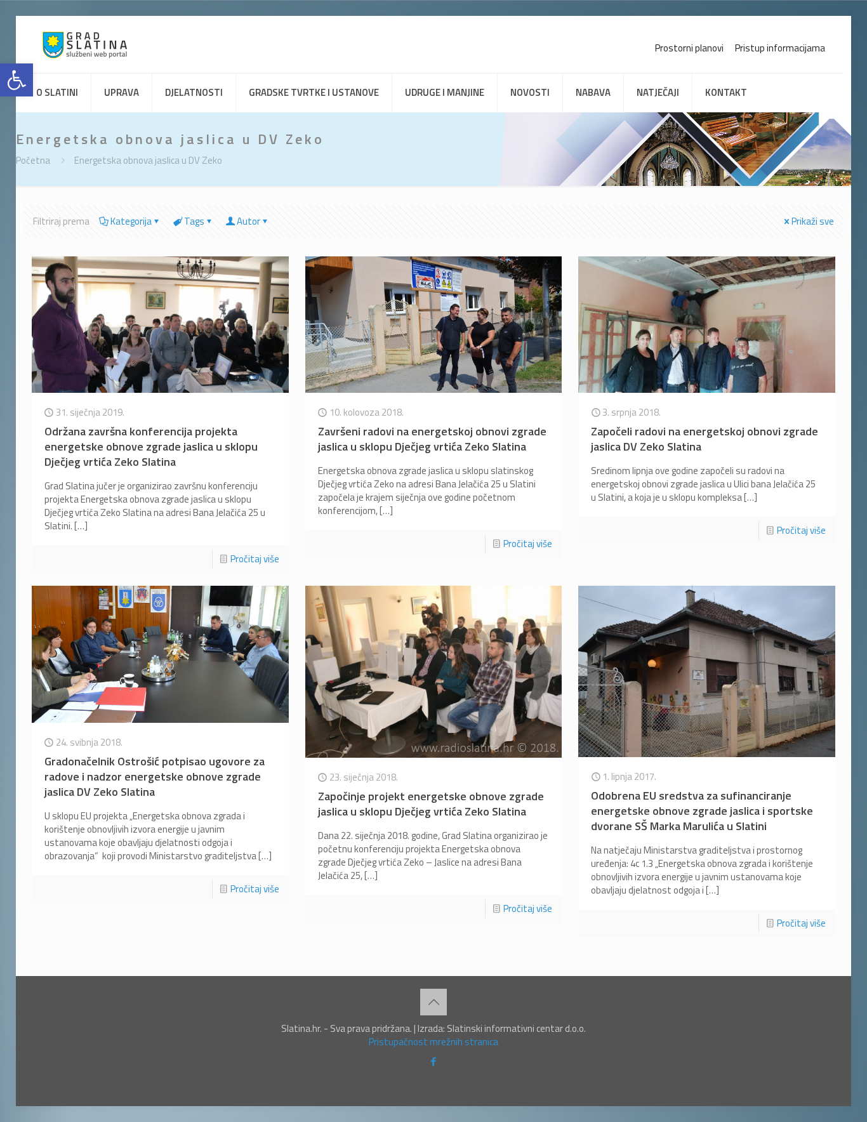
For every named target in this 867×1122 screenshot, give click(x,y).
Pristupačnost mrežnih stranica (433, 1041)
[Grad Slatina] (85, 44)
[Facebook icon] (434, 1061)
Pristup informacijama (780, 48)
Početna (33, 160)
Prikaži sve (812, 221)
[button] (16, 79)
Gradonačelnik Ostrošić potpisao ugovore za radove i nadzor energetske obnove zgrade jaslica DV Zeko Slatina (154, 776)
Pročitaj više (254, 558)
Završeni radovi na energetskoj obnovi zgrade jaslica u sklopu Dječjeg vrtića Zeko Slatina (432, 439)
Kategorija (131, 221)
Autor (248, 221)
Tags (194, 221)
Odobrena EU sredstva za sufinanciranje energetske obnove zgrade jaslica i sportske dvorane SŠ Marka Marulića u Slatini (702, 811)
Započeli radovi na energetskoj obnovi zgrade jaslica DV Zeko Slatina (704, 439)
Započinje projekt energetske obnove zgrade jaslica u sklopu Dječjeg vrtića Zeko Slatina (431, 804)
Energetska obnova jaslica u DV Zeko (148, 160)
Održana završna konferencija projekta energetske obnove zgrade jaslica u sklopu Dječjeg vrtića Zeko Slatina (151, 446)
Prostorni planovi (689, 48)
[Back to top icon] (433, 1002)
